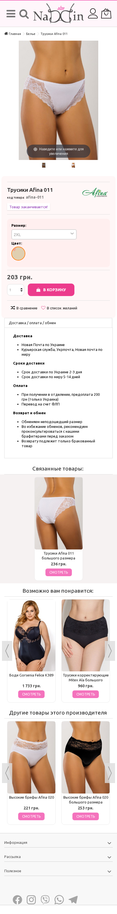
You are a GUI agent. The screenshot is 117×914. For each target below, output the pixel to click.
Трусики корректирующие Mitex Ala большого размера (86, 680)
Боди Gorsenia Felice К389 (31, 675)
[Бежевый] (18, 253)
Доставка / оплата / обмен (32, 323)
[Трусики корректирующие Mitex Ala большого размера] (86, 635)
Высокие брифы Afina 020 (31, 797)
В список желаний (62, 308)
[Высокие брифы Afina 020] (31, 757)
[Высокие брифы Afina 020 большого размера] (86, 757)
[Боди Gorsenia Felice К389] (31, 635)
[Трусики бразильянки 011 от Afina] (43, 165)
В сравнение (26, 308)
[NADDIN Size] (58, 13)
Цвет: (17, 243)
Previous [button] (7, 651)
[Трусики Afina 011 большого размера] (59, 513)
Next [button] (110, 651)
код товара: (16, 197)
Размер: (19, 225)
